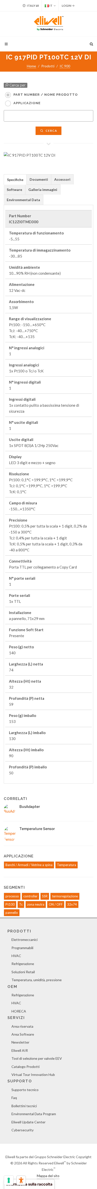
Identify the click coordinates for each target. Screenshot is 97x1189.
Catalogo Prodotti (25, 1066)
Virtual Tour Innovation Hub (33, 1074)
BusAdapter (29, 807)
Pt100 (10, 904)
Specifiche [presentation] (15, 179)
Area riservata (22, 1026)
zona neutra (35, 904)
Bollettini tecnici (24, 1106)
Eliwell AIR (19, 1050)
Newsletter (20, 1042)
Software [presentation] (14, 189)
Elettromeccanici (24, 939)
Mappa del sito (48, 1176)
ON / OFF (56, 904)
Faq (14, 1098)
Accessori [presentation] (62, 179)
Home (31, 66)
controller (30, 896)
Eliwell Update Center (28, 1122)
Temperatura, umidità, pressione (36, 980)
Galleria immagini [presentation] (42, 189)
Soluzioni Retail (23, 972)
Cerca (51, 130)
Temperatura (66, 865)
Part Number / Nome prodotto (45, 94)
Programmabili (22, 948)
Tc (21, 904)
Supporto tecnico (25, 1090)
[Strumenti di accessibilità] (21, 1180)
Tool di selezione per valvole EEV (36, 1058)
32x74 (72, 904)
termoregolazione (65, 896)
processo (12, 896)
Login (67, 5)
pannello (11, 913)
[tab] (15, 179)
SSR (45, 896)
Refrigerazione (22, 964)
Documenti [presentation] (39, 179)
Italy (31, 5)
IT (50, 5)
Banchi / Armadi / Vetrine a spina (28, 865)
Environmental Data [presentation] (23, 200)
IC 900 (65, 66)
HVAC (16, 956)
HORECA (18, 1011)
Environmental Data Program (33, 1114)
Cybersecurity (22, 1130)
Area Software (22, 1034)
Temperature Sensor (37, 829)
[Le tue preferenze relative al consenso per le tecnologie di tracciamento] (8, 1180)
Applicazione (27, 103)
